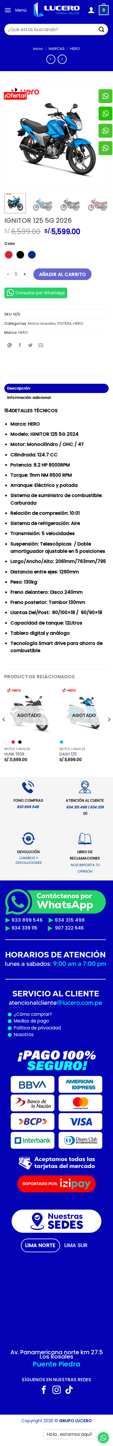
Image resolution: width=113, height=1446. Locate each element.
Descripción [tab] (18, 388)
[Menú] (7, 10)
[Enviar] (101, 29)
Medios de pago (30, 1021)
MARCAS (57, 48)
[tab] (40, 1245)
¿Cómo (22, 1014)
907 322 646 (69, 928)
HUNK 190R (14, 754)
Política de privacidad (36, 1028)
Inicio (38, 48)
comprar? (41, 1014)
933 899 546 (27, 920)
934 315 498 (70, 920)
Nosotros (24, 1034)
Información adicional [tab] (29, 397)
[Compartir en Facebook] (20, 345)
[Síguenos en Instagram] (56, 1390)
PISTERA (64, 323)
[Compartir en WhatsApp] (9, 345)
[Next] (109, 731)
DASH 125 (68, 754)
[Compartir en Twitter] (30, 345)
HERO (75, 48)
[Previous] (13, 135)
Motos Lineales (42, 323)
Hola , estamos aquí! (69, 1434)
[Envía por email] (41, 345)
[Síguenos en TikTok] (69, 1390)
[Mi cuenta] (91, 10)
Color (9, 244)
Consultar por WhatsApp (40, 293)
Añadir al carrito (62, 274)
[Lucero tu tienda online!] (57, 10)
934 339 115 (24, 928)
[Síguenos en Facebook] (44, 1390)
